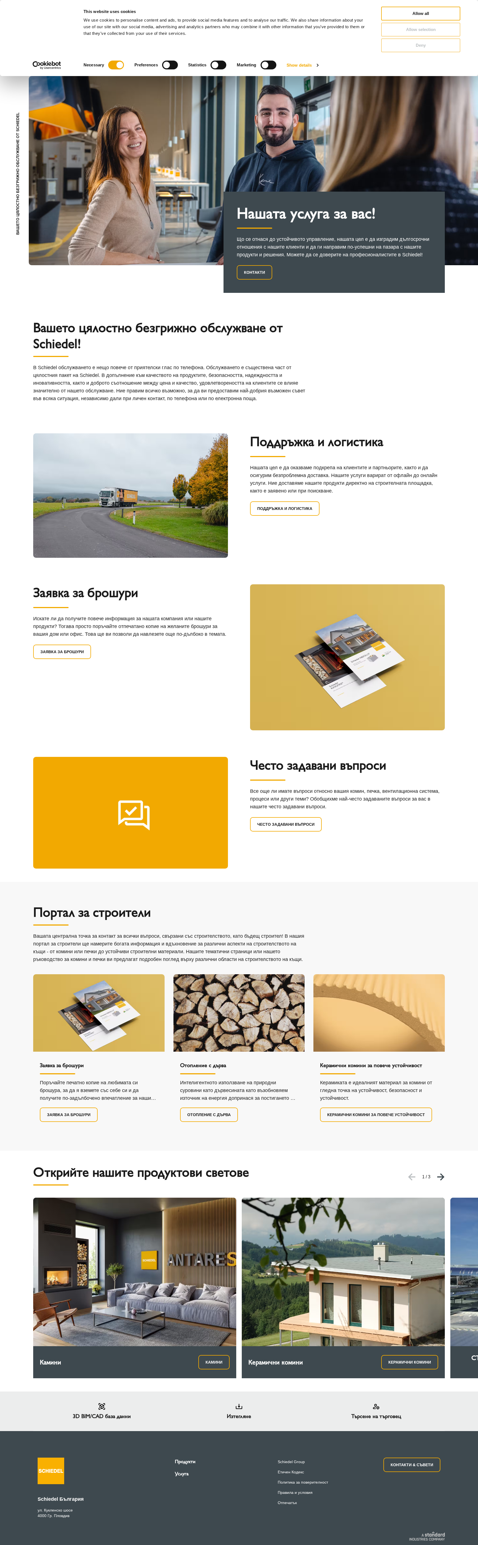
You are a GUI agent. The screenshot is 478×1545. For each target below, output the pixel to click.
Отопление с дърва (209, 1114)
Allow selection (421, 29)
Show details (299, 65)
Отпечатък (287, 1502)
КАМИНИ (214, 1362)
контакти (254, 272)
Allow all (420, 13)
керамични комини (409, 1362)
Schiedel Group (291, 1462)
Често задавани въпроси (286, 824)
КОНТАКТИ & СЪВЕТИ (412, 1465)
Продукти (185, 1461)
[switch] (170, 65)
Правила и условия (295, 1492)
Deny (421, 45)
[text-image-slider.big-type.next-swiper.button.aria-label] (441, 1177)
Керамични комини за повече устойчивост (376, 1114)
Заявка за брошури (62, 652)
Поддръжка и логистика (284, 508)
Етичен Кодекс (291, 1472)
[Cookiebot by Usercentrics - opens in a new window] (47, 65)
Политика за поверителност (303, 1482)
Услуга (182, 1474)
